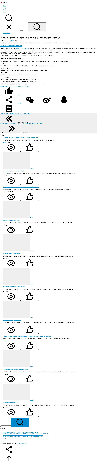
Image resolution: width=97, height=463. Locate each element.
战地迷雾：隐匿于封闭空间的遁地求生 (22, 48)
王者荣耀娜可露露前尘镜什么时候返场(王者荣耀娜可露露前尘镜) (15, 369)
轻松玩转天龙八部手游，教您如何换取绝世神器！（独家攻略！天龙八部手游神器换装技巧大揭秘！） (23, 435)
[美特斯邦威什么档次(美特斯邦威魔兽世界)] (16, 217)
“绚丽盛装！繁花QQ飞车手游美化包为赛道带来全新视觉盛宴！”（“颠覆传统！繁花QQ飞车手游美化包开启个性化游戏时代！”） (28, 336)
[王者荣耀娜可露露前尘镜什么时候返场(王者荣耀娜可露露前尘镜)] (16, 366)
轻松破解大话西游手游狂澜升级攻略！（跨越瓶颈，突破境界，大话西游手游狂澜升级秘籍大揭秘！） (23, 431)
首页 (6, 33)
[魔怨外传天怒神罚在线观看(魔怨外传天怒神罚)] (16, 317)
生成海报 (19, 103)
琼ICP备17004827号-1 (23, 443)
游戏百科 (4, 9)
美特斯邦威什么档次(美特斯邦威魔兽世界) (11, 220)
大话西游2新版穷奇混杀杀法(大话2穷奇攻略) (11, 253)
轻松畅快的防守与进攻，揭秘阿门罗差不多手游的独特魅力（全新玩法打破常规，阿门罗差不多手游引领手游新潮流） (26, 433)
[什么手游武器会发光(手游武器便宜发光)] (16, 400)
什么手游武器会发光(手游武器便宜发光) (11, 402)
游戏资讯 (4, 10)
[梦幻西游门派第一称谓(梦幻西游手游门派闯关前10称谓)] (16, 284)
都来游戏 (4, 5)
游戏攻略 (4, 8)
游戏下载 (4, 6)
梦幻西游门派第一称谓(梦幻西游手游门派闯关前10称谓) (14, 286)
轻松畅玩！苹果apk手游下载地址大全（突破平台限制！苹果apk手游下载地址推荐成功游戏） (21, 432)
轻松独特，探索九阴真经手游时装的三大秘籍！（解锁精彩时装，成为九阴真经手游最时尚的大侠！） (23, 436)
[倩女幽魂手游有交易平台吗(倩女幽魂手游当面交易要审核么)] (16, 168)
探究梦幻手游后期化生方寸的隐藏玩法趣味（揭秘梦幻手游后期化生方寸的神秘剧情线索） (21, 187)
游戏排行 (4, 12)
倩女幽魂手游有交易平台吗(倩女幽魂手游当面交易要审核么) (15, 171)
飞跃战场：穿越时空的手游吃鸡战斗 (11, 46)
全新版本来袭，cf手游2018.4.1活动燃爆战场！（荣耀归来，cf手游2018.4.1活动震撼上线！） (21, 137)
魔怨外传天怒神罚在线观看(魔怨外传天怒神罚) (12, 320)
